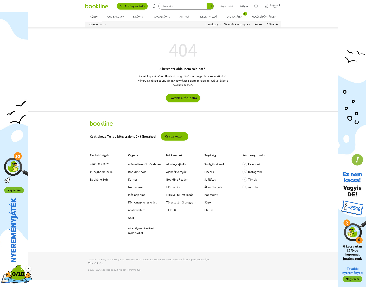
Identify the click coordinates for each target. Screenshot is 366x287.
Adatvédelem (136, 210)
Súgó (207, 202)
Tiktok (252, 179)
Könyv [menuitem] (94, 16)
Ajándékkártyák (176, 172)
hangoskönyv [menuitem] (161, 16)
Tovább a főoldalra (183, 98)
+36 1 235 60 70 (99, 164)
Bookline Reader (177, 179)
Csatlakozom (174, 136)
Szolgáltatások (214, 164)
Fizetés (209, 172)
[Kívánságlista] (256, 6)
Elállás (208, 210)
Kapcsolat (211, 195)
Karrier (132, 179)
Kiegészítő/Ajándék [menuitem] (264, 16)
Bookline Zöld (137, 172)
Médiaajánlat (136, 195)
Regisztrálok (227, 6)
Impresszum (136, 187)
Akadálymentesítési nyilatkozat (141, 230)
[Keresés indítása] (210, 6)
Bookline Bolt (99, 179)
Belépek (244, 6)
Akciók (258, 24)
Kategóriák (95, 24)
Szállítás (210, 179)
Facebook (254, 164)
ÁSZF (131, 217)
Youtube (253, 187)
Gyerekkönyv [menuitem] (115, 16)
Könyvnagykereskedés (142, 202)
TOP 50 (171, 210)
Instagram (255, 172)
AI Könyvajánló (135, 6)
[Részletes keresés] (154, 6)
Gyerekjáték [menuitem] (236, 15)
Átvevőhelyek (213, 187)
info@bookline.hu (101, 172)
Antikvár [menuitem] (185, 16)
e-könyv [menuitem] (138, 16)
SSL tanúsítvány (96, 263)
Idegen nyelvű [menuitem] (208, 16)
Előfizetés (272, 24)
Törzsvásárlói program (237, 24)
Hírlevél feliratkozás (179, 195)
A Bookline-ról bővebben (144, 164)
